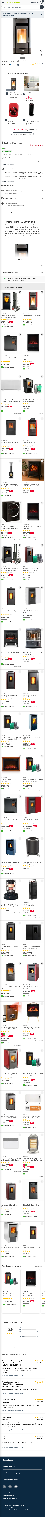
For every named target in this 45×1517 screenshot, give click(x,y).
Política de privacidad (10, 1498)
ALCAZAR (5, 61)
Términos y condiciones (10, 1492)
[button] (22, 7)
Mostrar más (22, 260)
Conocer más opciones (8, 164)
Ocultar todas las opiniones (22, 1348)
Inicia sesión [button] (35, 2)
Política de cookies (9, 1495)
